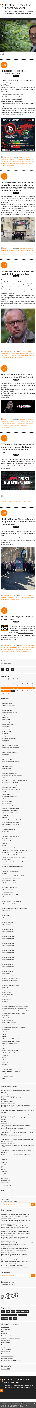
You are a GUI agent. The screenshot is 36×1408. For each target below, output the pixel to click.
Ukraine (5, 1067)
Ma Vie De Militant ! (8, 889)
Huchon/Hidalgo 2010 (9, 829)
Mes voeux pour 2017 (8, 952)
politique (9, 651)
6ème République (7, 710)
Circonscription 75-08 (9, 750)
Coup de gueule (23, 157)
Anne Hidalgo (4, 353)
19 (17, 688)
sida (11, 1318)
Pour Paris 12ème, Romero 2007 (11, 1025)
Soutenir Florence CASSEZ (10, 1043)
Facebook (5, 815)
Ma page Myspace (6, 1344)
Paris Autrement (23, 250)
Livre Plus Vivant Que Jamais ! (11, 871)
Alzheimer (6, 717)
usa (27, 163)
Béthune (5, 733)
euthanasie (4, 651)
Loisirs (5, 873)
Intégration (6, 834)
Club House (6, 754)
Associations (6, 726)
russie (29, 163)
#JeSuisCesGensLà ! (8, 703)
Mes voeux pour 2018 (8, 955)
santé (18, 651)
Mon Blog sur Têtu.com (7, 1356)
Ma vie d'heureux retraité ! (21, 159)
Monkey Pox (6, 983)
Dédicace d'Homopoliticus (10, 773)
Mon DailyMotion (5, 1342)
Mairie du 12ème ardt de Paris (11, 894)
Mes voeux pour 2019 (8, 957)
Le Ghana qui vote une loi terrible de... (23, 1139)
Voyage (5, 1078)
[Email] (12, 669)
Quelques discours (6, 1340)
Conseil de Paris (7, 759)
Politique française (11, 161)
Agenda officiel (5, 1327)
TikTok (5, 1059)
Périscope (5, 1001)
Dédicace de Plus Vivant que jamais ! (12, 785)
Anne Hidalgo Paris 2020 (15, 353)
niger (25, 499)
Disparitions (24, 353)
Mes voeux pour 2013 (8, 943)
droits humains (12, 501)
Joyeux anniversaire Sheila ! (10, 1260)
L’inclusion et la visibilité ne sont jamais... (14, 1254)
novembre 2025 (5, 1182)
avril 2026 (4, 1171)
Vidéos (5, 1073)
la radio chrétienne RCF (25, 633)
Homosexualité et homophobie (11, 824)
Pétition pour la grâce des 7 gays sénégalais (14, 1008)
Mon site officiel (5, 1329)
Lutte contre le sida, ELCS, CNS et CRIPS (13, 875)
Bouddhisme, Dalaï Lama (9, 738)
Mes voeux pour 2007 (8, 929)
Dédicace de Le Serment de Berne (12, 778)
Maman (5, 896)
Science (5, 1036)
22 (32, 688)
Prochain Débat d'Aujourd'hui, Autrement (14, 1027)
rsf (2, 163)
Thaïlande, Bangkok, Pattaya (10, 1053)
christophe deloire (26, 355)
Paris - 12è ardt (7, 992)
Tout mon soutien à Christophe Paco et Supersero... (17, 1220)
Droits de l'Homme (5, 250)
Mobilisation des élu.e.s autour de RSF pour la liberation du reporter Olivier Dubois (18, 522)
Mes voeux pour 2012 (8, 941)
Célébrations (6, 740)
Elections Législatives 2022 (10, 806)
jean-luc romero (25, 649)
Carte (3, 1190)
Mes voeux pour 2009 (8, 934)
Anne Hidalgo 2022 (8, 722)
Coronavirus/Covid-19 (9, 766)
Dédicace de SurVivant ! (9, 787)
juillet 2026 (4, 1164)
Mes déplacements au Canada (11, 906)
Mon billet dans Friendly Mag (10, 980)
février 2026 (4, 1176)
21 (27, 688)
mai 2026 (3, 1169)
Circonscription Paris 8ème (10, 752)
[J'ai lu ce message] (34, 1403)
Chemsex (5, 743)
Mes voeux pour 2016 (8, 950)
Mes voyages (6, 973)
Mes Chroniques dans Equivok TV (12, 901)
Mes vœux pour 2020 (8, 976)
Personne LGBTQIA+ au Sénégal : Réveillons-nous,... (17, 1226)
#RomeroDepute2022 (9, 705)
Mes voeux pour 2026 (8, 971)
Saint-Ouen (6, 1032)
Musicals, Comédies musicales (11, 985)
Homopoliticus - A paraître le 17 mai (10, 1360)
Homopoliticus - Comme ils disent (12, 820)
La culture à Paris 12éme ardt (11, 836)
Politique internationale (23, 161)
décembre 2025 (5, 1180)
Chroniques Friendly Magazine (11, 747)
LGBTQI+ (5, 843)
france (3, 165)
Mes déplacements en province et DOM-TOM (15, 908)
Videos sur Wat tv (5, 1351)
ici (21, 637)
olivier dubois (22, 597)
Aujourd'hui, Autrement (9, 729)
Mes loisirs (6, 920)
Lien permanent (7, 157)
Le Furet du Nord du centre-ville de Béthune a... (15, 1248)
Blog (4, 736)
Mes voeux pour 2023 (8, 964)
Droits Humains (10, 159)
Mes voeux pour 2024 (8, 966)
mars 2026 (4, 1173)
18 (13, 688)
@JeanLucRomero (6, 663)
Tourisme (5, 1062)
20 (22, 688)
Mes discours (6, 910)
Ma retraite (6, 885)
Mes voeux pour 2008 (8, 931)
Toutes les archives (6, 1185)
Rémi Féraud (6, 1029)
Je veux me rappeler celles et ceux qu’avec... (14, 1237)
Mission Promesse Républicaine (11, 978)
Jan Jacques (4, 1090)
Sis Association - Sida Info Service (11, 1041)
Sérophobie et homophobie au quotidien (11, 1338)
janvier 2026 (4, 1178)
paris (20, 425)
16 (3, 688)
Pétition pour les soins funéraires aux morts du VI (16, 1011)
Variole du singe (7, 1069)
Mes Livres (6, 917)
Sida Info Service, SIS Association (11, 1039)
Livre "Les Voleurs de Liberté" (10, 847)
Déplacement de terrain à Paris (11, 792)
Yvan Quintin (5, 1118)
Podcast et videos (7, 1018)
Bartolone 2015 (7, 731)
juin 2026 (3, 1167)
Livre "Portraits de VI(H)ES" (10, 854)
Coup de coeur (7, 768)
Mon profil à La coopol (7, 1358)
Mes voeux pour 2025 (8, 969)
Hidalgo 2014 (6, 817)
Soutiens (22, 252)
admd (31, 649)
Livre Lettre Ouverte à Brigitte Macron (13, 866)
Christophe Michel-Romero (10, 745)
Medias (32, 647)
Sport (4, 1048)
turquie (24, 425)
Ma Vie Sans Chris (8, 892)
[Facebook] (2, 669)
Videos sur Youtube (6, 1349)
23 (3, 690)
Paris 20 (5, 997)
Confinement (6, 757)
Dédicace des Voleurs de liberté (11, 789)
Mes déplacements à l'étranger (11, 903)
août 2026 (4, 1162)
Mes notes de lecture (8, 922)
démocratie (23, 163)
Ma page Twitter (5, 1353)
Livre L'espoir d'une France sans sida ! (13, 861)
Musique (5, 987)
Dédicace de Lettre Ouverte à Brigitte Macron (15, 780)
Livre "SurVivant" (7, 859)
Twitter (5, 1064)
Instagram (6, 831)
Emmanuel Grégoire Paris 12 (11, 810)
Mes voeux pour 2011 (8, 938)
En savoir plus (21, 1406)
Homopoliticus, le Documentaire (11, 822)
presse (17, 163)
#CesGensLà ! (7, 701)
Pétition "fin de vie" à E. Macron (11, 1004)
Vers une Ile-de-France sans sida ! (12, 1071)
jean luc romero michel (9, 163)
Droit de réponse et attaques (10, 799)
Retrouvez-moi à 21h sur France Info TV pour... (15, 1231)
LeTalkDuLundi (7, 840)
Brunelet (4, 1105)
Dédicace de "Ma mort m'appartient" (12, 775)
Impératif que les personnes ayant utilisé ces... (15, 1214)
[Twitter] (7, 669)
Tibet (4, 1057)
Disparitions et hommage (10, 796)
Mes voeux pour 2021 (8, 959)
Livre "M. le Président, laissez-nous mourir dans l (18, 647)
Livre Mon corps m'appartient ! (11, 868)
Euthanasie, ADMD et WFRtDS (11, 813)
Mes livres (4, 1333)
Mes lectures (6, 915)
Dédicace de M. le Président (10, 782)
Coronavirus (6, 764)
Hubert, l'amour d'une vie (7, 1335)
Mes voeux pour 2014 (8, 945)
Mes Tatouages (7, 924)
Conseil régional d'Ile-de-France (11, 761)
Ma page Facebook (6, 1347)
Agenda (3, 597)
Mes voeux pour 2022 (8, 962)
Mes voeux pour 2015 (8, 948)
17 (8, 688)
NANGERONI (5, 1110)
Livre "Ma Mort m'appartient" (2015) (12, 852)
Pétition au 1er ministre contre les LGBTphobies (15, 1006)
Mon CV (3, 1331)
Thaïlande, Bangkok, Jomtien (10, 1050)
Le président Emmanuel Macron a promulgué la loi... (17, 1243)
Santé (13, 649)
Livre (4, 845)
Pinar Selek (6, 1015)
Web (4, 1080)
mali (8, 599)
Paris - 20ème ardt (8, 994)
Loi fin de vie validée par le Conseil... (20, 1105)
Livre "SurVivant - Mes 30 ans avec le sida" (14, 857)
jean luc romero (6, 1315)
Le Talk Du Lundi (7, 838)
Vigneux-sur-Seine (8, 1076)
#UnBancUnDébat (8, 708)
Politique (14, 1315)
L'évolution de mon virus (9, 880)
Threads (5, 1055)
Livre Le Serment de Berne (10, 864)
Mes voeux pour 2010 (8, 936)
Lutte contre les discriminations (11, 878)
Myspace (5, 990)
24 (8, 690)
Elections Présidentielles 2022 (11, 808)
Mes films (5, 913)
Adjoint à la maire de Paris (26, 248)
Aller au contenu (5, 1)
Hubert (5, 826)
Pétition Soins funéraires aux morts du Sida (14, 1013)
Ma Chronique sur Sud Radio (10, 882)
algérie (22, 254)
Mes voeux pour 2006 (8, 927)
